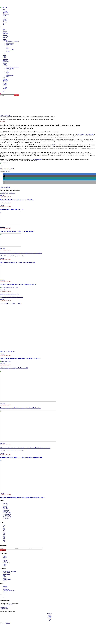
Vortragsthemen (9, 44)
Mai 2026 (5, 506)
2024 (4, 528)
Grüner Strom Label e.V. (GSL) (85, 134)
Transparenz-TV (10, 49)
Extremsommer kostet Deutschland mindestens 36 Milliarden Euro (17, 231)
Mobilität (5, 35)
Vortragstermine (10, 43)
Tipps (4, 39)
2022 (4, 530)
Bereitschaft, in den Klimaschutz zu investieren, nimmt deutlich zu (16, 199)
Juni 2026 (5, 504)
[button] (4, 174)
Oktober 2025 (6, 515)
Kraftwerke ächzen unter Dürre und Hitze (11, 303)
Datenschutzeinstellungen (9, 590)
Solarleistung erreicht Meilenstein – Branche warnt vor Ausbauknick (17, 262)
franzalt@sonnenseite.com (6, 604)
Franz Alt (5, 40)
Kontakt (5, 15)
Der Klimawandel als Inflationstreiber (9, 294)
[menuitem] (4, 10)
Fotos (7, 47)
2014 (4, 541)
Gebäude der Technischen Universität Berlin (62, 144)
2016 (4, 538)
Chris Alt (8, 623)
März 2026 (5, 508)
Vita (7, 45)
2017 (4, 537)
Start (4, 53)
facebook (5, 17)
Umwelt (5, 32)
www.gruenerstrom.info (36, 159)
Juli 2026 (5, 503)
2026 (4, 525)
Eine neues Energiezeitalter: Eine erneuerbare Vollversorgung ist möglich (18, 284)
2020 (4, 533)
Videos (7, 48)
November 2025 (7, 514)
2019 (4, 534)
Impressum (5, 12)
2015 (4, 540)
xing (4, 23)
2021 (4, 532)
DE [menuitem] (4, 597)
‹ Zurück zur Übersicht (5, 115)
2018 (4, 536)
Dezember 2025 (7, 512)
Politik (4, 29)
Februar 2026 (6, 510)
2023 (4, 529)
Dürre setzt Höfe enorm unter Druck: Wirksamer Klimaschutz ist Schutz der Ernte (21, 253)
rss (3, 24)
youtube (5, 20)
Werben (5, 11)
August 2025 (6, 518)
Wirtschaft (5, 33)
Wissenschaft (6, 36)
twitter (4, 19)
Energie (5, 31)
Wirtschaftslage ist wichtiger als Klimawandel (11, 209)
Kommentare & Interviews (12, 41)
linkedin (5, 21)
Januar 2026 (6, 511)
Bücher (7, 51)
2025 (4, 526)
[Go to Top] (0, 624)
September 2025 (7, 516)
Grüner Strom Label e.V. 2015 (7, 168)
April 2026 (5, 507)
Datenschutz (6, 14)
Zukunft (5, 37)
